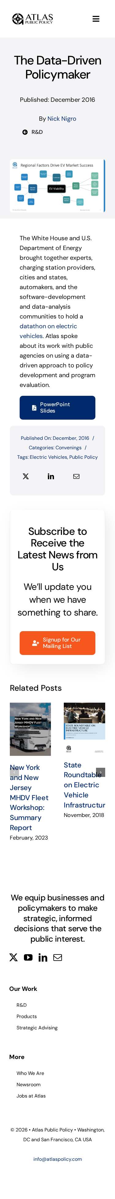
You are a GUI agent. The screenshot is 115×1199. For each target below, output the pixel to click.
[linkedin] (43, 957)
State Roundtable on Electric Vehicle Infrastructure (84, 728)
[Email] (76, 476)
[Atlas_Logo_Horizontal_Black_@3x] (32, 14)
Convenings (69, 447)
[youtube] (28, 957)
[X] (26, 476)
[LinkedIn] (51, 476)
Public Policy (83, 457)
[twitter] (13, 957)
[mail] (57, 957)
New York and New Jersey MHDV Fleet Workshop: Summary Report (30, 729)
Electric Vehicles (48, 457)
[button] (14, 772)
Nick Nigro (62, 119)
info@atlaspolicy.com (57, 1159)
